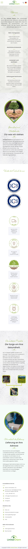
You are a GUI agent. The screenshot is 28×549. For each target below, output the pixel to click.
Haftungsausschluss (10, 528)
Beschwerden (8, 531)
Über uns (7, 510)
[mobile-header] (2, 3)
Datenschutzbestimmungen (12, 512)
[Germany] (26, 3)
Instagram (7, 500)
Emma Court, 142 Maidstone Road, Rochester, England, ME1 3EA (13, 490)
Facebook (7, 498)
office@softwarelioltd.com (11, 496)
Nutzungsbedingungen (10, 514)
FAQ (6, 519)
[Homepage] (14, 4)
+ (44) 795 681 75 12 (10, 493)
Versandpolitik (8, 517)
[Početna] (14, 540)
